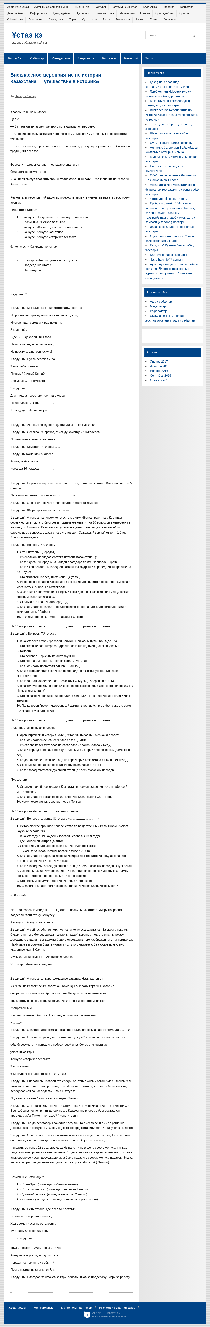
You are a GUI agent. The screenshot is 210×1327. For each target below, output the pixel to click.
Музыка (145, 13)
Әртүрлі (101, 6)
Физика (140, 19)
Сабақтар (37, 58)
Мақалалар (158, 306)
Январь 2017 (159, 361)
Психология (36, 19)
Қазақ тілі (83, 13)
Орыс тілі (185, 13)
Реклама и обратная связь (117, 1307)
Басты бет (15, 58)
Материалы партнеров (76, 1307)
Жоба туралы (17, 1307)
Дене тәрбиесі (16, 13)
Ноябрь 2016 (159, 370)
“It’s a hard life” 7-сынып (166, 259)
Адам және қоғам (18, 6)
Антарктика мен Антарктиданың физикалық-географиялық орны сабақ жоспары (172, 189)
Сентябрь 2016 (160, 375)
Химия (154, 19)
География (186, 6)
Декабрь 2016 (159, 366)
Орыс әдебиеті (164, 13)
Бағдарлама (85, 58)
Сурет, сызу (56, 19)
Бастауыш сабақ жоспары (168, 254)
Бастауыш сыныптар (124, 6)
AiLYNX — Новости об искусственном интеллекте (109, 1314)
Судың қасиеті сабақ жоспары (171, 142)
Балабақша (150, 6)
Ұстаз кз (27, 34)
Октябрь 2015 (159, 380)
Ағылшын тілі (82, 6)
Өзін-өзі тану (15, 19)
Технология (123, 19)
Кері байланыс (43, 1307)
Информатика (38, 13)
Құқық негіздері (104, 13)
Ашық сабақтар (25, 96)
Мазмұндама (60, 58)
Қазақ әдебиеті (62, 13)
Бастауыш (109, 58)
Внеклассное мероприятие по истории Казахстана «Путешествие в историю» (171, 114)
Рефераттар (158, 311)
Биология (168, 6)
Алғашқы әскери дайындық (51, 6)
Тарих (72, 19)
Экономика (170, 19)
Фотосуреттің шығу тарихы (169, 198)
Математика (127, 13)
